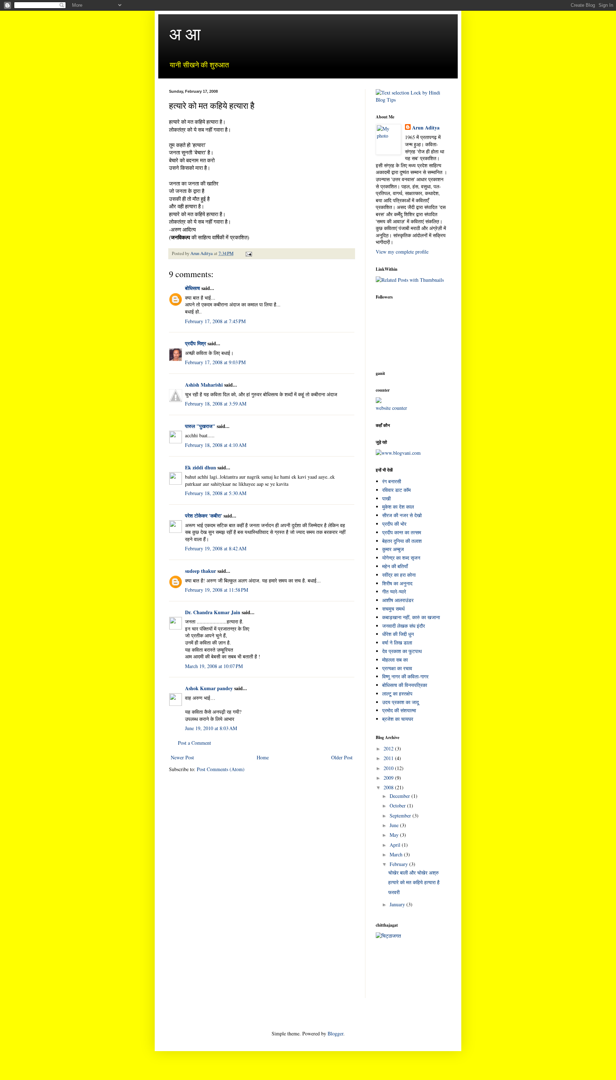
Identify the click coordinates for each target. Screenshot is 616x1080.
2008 (389, 787)
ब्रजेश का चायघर (397, 718)
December (400, 796)
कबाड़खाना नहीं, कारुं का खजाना (411, 617)
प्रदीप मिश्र (195, 343)
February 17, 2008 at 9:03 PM (215, 362)
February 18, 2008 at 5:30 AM (215, 493)
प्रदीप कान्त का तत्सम (401, 532)
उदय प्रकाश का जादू (400, 702)
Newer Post (182, 757)
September (401, 815)
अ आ (185, 33)
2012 (389, 748)
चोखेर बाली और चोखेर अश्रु (413, 872)
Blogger (335, 1033)
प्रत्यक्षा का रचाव (397, 668)
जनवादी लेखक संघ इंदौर (403, 625)
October (398, 805)
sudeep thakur (200, 571)
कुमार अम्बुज (393, 549)
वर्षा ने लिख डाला (397, 642)
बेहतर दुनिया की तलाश (402, 541)
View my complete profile (402, 251)
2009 (389, 777)
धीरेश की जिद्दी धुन (398, 634)
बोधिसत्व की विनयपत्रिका (404, 685)
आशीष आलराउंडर (398, 600)
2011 (389, 758)
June (395, 825)
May (395, 834)
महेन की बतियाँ (395, 566)
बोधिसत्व (192, 288)
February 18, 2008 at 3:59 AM (215, 403)
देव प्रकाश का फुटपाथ (402, 651)
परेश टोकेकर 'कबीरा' (203, 515)
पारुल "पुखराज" (200, 426)
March (397, 854)
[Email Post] (248, 253)
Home (263, 757)
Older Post (342, 757)
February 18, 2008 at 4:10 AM (215, 445)
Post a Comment (194, 742)
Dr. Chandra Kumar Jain (212, 612)
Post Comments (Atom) (221, 769)
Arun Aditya (426, 127)
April (396, 844)
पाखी (386, 498)
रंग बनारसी (391, 481)
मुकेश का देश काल (398, 506)
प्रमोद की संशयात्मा (399, 710)
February (399, 864)
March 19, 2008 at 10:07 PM (214, 666)
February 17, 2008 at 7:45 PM (215, 321)
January (398, 904)
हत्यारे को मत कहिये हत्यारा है (414, 882)
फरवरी (394, 892)
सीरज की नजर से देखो (402, 515)
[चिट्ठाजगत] (388, 935)
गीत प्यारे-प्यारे (394, 591)
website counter (391, 407)
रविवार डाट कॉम (396, 489)
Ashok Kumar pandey (209, 688)
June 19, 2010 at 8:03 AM (211, 728)
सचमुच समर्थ (393, 608)
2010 (389, 768)
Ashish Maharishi (204, 384)
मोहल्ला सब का (395, 659)
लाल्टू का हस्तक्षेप (397, 693)
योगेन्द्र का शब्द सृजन (401, 557)
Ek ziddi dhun (200, 467)
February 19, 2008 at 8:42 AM (215, 548)
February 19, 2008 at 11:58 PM (216, 589)
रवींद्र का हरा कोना (399, 574)
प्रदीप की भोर (394, 523)
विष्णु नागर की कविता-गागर (405, 676)
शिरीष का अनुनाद (397, 583)
